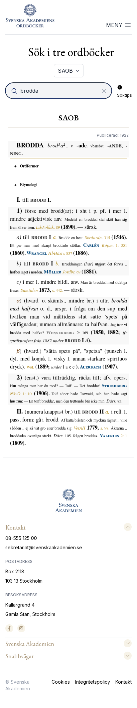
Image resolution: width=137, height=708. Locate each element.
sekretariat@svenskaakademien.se (43, 547)
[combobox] (59, 90)
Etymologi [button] (28, 184)
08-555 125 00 (21, 538)
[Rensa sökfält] (104, 91)
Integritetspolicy (92, 682)
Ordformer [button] (29, 166)
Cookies (61, 682)
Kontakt (123, 682)
